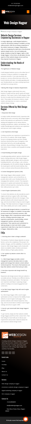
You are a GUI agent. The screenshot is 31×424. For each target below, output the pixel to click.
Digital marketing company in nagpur (12, 390)
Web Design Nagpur (20, 420)
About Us (4, 371)
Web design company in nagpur (10, 383)
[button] (28, 11)
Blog (3, 368)
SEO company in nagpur (8, 394)
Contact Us (5, 375)
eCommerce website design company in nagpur (15, 387)
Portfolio (4, 364)
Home (3, 361)
